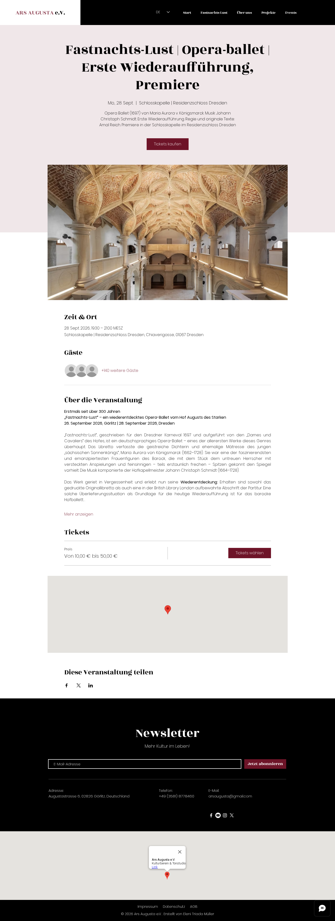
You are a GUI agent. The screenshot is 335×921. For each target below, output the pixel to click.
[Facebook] (211, 815)
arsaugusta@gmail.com (230, 796)
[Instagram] (225, 815)
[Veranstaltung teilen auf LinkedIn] (90, 685)
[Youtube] (218, 815)
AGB (193, 906)
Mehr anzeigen (78, 514)
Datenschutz (174, 906)
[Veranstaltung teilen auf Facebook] (66, 685)
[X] (231, 815)
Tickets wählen (250, 553)
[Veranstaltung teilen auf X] (78, 685)
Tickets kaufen (167, 144)
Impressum (148, 906)
